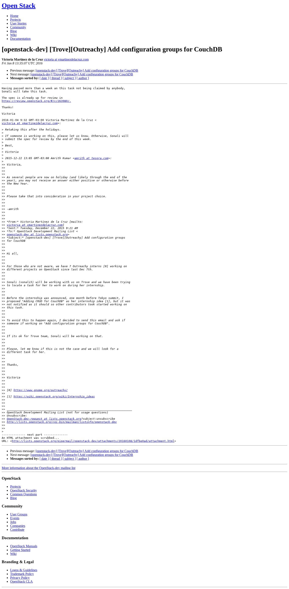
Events (14, 518)
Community (18, 27)
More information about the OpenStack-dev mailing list (38, 468)
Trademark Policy (22, 574)
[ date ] (44, 78)
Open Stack (19, 5)
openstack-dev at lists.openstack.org (37, 234)
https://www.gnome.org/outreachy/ (41, 390)
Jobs (13, 522)
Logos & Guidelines (23, 570)
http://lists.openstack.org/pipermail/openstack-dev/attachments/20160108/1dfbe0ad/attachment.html (93, 441)
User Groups (18, 514)
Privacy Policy (20, 577)
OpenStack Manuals (23, 546)
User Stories (18, 23)
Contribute (17, 529)
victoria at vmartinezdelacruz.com (66, 59)
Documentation (20, 38)
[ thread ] (56, 78)
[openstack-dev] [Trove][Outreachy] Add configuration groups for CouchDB (87, 70)
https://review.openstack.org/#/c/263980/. (36, 101)
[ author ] (83, 78)
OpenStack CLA (21, 581)
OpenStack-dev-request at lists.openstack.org (44, 418)
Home (14, 16)
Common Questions (23, 494)
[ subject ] (69, 78)
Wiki (13, 35)
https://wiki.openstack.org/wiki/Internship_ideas (54, 396)
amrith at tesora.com (91, 158)
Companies (17, 526)
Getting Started (20, 550)
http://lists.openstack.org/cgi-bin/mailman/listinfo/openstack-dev (62, 422)
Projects (15, 19)
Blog (13, 31)
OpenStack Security (23, 490)
